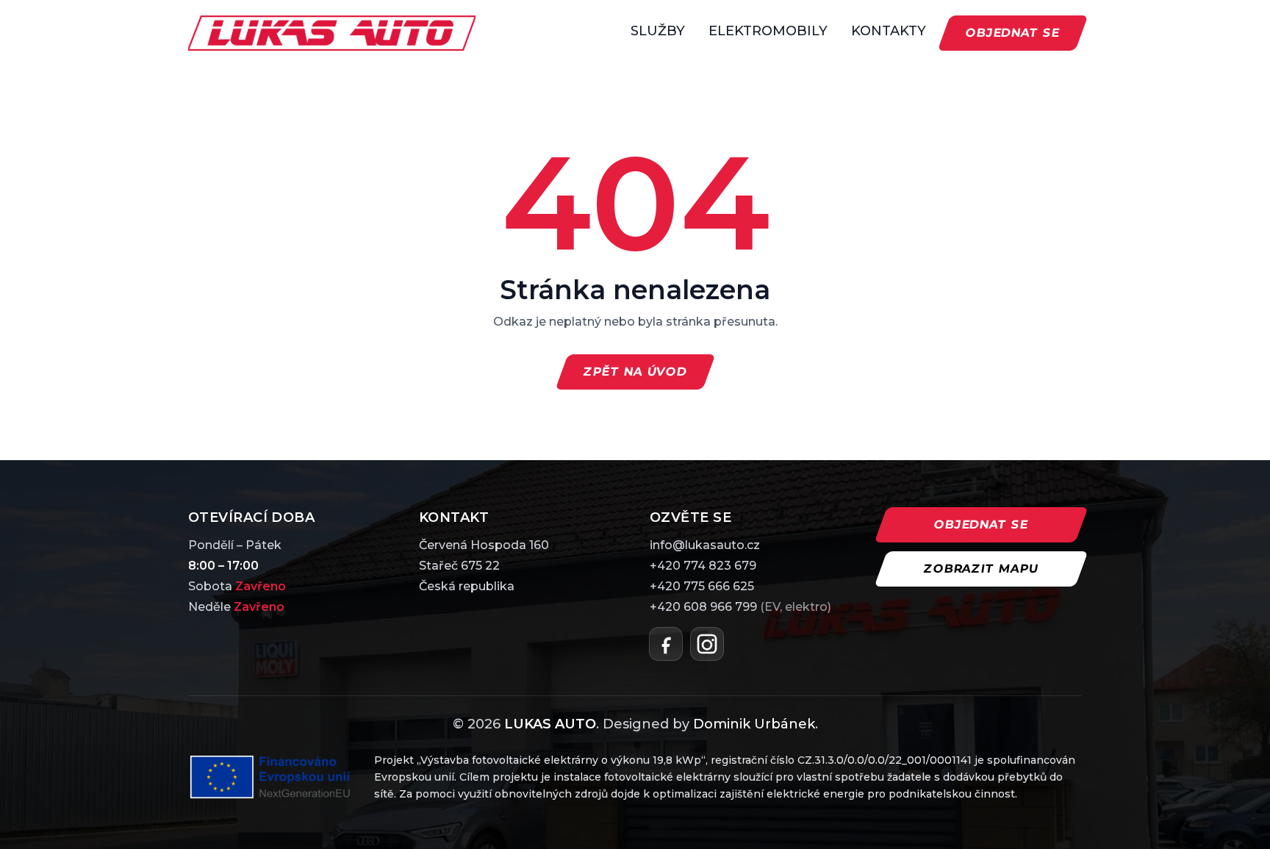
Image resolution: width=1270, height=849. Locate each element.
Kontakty (888, 31)
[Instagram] (707, 644)
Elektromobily (768, 31)
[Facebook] (666, 644)
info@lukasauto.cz (705, 545)
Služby (658, 31)
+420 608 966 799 (740, 607)
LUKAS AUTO (550, 724)
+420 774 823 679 (703, 566)
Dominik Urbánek (754, 724)
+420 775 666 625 (702, 586)
